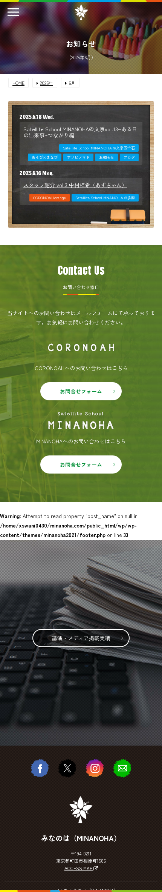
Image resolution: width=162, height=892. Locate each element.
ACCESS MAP (78, 868)
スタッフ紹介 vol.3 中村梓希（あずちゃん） (75, 185)
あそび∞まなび (45, 157)
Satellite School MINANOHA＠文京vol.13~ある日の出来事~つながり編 (80, 132)
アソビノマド (78, 157)
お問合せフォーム (81, 391)
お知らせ (106, 157)
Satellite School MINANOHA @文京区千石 (99, 148)
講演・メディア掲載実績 (81, 638)
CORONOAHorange (49, 197)
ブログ (129, 157)
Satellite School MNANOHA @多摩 (105, 197)
